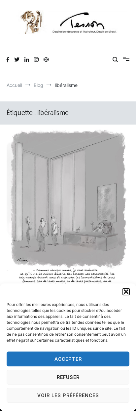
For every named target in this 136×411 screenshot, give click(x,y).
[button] (126, 291)
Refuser (68, 377)
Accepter (68, 359)
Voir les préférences (68, 395)
